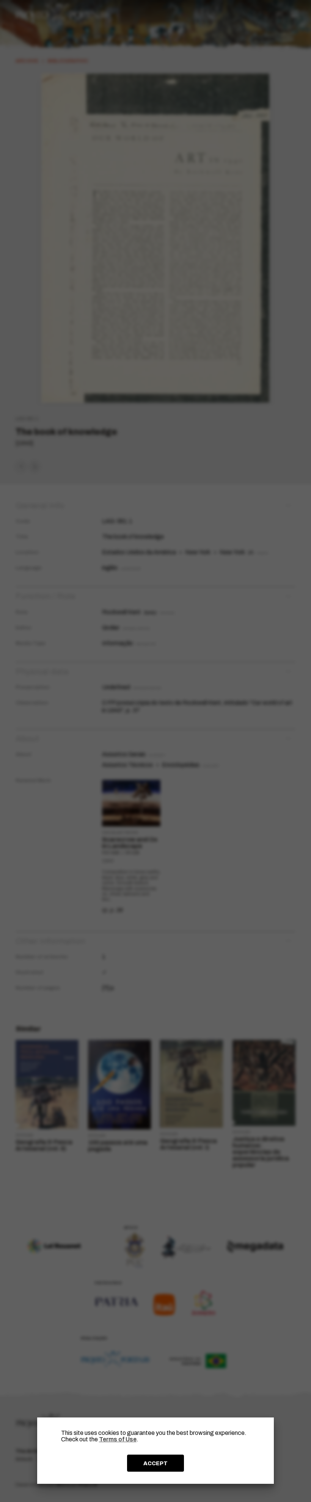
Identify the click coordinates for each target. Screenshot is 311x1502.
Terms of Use (118, 1439)
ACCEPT (155, 1463)
